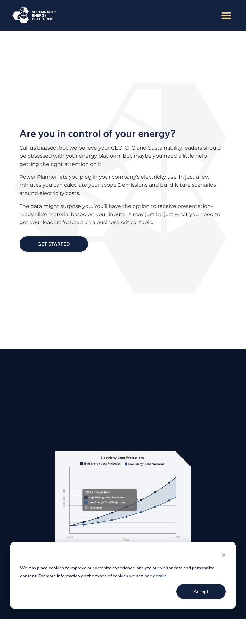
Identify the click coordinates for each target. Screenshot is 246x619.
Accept (201, 591)
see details (156, 575)
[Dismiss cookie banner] (223, 556)
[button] (226, 15)
